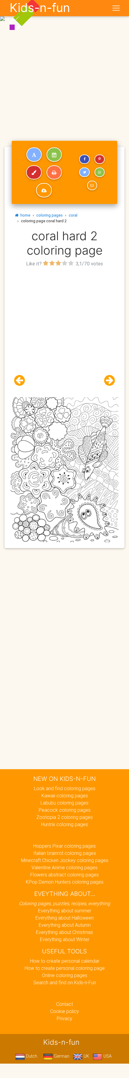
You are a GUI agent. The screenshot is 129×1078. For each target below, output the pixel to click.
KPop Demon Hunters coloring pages (65, 882)
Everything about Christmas (64, 932)
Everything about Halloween (64, 918)
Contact (64, 1004)
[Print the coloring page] (54, 172)
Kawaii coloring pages (64, 796)
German (61, 1056)
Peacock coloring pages (65, 810)
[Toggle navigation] (116, 8)
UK (85, 1056)
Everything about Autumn (65, 925)
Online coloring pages (64, 975)
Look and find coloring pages (64, 788)
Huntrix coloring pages (64, 824)
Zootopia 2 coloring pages (64, 817)
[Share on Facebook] (84, 159)
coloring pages (49, 215)
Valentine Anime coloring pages (65, 867)
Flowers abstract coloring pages (64, 875)
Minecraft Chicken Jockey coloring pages (64, 860)
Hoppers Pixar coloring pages (64, 846)
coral (73, 215)
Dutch (31, 1056)
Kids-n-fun (40, 7)
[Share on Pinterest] (99, 159)
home (24, 215)
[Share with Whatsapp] (99, 172)
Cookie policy (64, 1011)
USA (107, 1056)
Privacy (64, 1018)
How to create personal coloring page (65, 968)
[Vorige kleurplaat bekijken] (22, 380)
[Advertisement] (64, 66)
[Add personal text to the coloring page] (34, 154)
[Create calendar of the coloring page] (54, 154)
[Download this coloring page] (44, 190)
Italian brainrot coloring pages (64, 853)
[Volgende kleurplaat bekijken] (107, 380)
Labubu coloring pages (64, 803)
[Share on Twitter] (84, 172)
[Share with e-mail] (92, 185)
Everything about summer (64, 911)
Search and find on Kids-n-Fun (64, 982)
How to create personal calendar (64, 961)
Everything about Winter (64, 939)
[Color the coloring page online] (34, 172)
